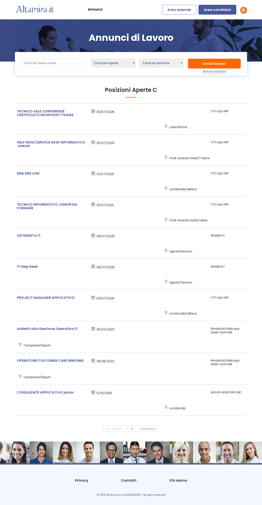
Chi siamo (178, 480)
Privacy (81, 480)
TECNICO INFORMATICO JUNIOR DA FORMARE (47, 206)
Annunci (95, 9)
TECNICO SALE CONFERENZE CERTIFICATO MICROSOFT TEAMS (45, 113)
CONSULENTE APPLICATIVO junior (45, 392)
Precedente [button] (114, 429)
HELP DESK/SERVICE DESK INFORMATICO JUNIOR (51, 144)
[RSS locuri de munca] (243, 12)
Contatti (128, 480)
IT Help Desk (27, 266)
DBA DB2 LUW (28, 173)
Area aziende (179, 9)
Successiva (148, 429)
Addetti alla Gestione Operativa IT (47, 328)
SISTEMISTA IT (29, 235)
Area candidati (217, 9)
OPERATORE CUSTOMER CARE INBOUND (50, 360)
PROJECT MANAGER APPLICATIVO (46, 297)
